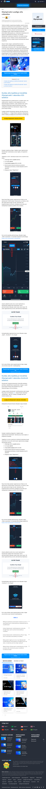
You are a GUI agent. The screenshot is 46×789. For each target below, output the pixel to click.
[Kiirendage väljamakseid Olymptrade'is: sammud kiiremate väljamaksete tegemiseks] (18, 752)
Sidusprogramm (25, 777)
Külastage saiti (38, 26)
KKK (38, 781)
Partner (19, 781)
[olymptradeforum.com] (6, 1)
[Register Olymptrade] (38, 42)
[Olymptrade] (37, 23)
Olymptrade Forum (6, 777)
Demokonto (4, 783)
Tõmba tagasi (39, 777)
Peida (17, 79)
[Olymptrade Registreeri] (21, 702)
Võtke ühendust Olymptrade (25, 787)
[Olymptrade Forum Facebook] (32, 787)
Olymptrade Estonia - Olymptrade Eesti (10, 787)
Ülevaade (19, 779)
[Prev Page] (3, 715)
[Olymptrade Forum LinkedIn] (39, 787)
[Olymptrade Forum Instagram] (41, 787)
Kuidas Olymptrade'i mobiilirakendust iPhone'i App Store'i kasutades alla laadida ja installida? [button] (15, 635)
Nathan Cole (9, 17)
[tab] (15, 623)
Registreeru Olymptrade (23, 5)
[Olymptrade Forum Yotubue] (37, 787)
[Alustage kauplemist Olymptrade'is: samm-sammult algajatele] (18, 746)
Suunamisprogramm (13, 783)
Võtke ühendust (26, 781)
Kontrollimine (37, 779)
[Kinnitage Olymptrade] (8, 668)
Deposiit (9, 779)
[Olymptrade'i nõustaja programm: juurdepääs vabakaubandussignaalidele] (21, 668)
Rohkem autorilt (19, 661)
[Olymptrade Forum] (6, 761)
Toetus (14, 779)
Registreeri (32, 777)
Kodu (3, 9)
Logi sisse (4, 779)
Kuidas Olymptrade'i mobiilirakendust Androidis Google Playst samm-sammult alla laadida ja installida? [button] (14, 630)
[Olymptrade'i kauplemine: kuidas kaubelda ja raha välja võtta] (3, 744)
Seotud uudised (7, 661)
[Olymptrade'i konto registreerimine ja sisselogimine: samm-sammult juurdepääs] (8, 685)
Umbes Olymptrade (16, 777)
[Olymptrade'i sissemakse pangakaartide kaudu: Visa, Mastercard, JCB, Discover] (8, 702)
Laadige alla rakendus (28, 779)
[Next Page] (5, 715)
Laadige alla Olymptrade (24, 783)
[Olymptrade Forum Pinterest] (43, 787)
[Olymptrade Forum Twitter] (34, 787)
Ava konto (38, 30)
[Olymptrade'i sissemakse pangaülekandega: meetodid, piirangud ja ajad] (18, 740)
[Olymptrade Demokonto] (3, 751)
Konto (15, 781)
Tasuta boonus (39, 33)
